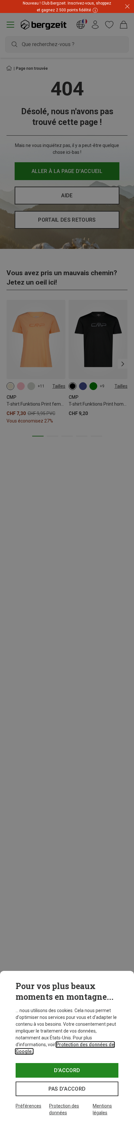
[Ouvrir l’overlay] (94, 9)
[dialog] (67, 1048)
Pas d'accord (67, 1089)
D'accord (67, 1070)
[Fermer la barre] (127, 7)
